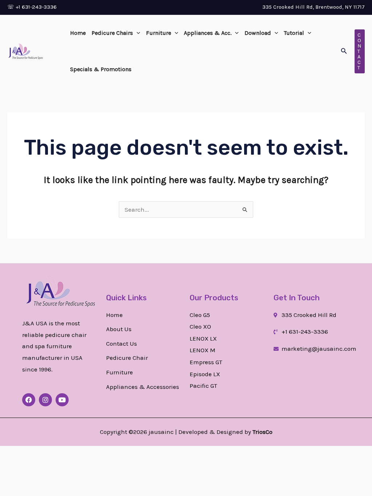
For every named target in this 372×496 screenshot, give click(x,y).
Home (78, 32)
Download (257, 32)
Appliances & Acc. (207, 32)
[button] (136, 33)
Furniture (158, 32)
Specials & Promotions (101, 69)
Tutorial (294, 32)
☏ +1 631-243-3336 (32, 7)
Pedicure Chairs (112, 32)
